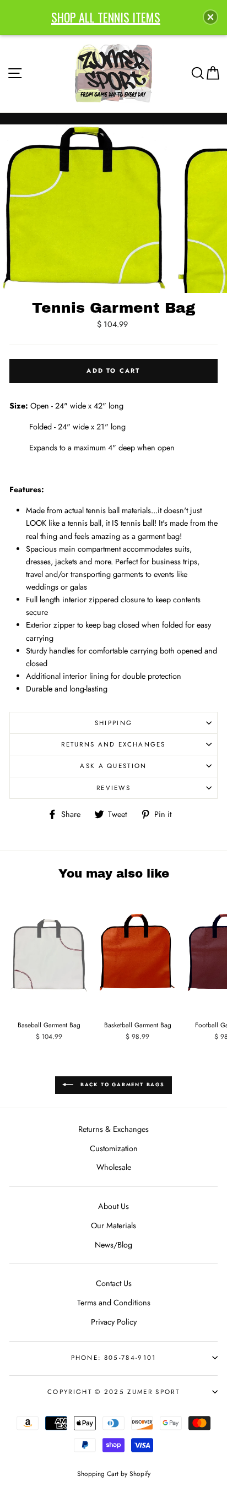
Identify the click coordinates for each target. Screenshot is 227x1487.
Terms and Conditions (113, 1302)
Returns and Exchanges (113, 744)
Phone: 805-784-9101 (113, 1357)
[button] (210, 17)
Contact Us (114, 1283)
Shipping (114, 722)
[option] (85, 208)
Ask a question (113, 765)
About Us (113, 1206)
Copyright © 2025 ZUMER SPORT (113, 1391)
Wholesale (113, 1167)
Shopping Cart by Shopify (113, 1473)
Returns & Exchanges (113, 1129)
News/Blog (113, 1244)
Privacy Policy (114, 1321)
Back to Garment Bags (121, 1084)
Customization (114, 1148)
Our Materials (113, 1225)
